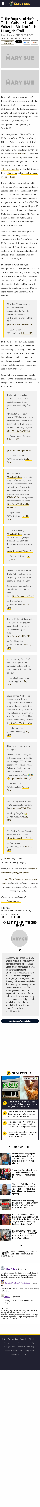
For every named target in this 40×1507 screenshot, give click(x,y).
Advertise (32, 1339)
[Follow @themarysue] (3, 918)
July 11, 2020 (27, 333)
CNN (7, 858)
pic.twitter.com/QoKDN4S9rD (20, 324)
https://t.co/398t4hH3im (21, 808)
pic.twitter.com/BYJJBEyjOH (20, 837)
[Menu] (3, 3)
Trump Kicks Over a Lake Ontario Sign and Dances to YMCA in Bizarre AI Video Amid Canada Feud (24, 1173)
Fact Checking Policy (26, 1350)
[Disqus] (20, 1293)
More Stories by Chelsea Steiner (20, 1021)
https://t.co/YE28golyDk (18, 504)
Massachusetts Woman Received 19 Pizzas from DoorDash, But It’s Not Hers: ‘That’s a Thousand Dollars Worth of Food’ (25, 1234)
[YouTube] (18, 918)
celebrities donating (10, 169)
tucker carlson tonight (25, 910)
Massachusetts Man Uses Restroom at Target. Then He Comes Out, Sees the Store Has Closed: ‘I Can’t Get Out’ (22, 1134)
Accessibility (29, 1343)
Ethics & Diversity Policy (25, 1347)
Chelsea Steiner (8, 38)
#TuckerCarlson (14, 497)
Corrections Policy (10, 1350)
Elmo (12, 176)
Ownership (15, 1354)
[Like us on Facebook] (6, 918)
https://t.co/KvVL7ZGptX (18, 430)
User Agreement (9, 1347)
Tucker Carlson (12, 910)
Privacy (6, 1343)
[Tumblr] (14, 918)
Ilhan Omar (12, 172)
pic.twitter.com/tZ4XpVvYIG (20, 550)
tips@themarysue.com (11, 900)
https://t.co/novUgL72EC (23, 596)
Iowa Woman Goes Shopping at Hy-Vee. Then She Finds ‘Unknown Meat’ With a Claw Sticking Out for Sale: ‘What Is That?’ (25, 1204)
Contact (24, 1354)
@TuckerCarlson (14, 476)
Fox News (4, 910)
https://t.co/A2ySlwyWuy (20, 722)
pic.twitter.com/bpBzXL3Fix (20, 450)
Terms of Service (17, 1343)
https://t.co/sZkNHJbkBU (18, 636)
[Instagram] (10, 918)
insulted (21, 153)
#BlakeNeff (12, 507)
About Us (23, 1339)
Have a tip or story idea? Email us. (24, 1252)
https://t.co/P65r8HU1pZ (21, 778)
